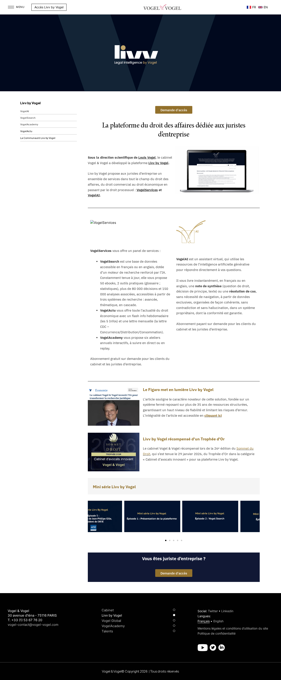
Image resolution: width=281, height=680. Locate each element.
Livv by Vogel (30, 103)
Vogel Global (111, 621)
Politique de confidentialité (217, 633)
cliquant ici (213, 415)
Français (204, 621)
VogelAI (24, 111)
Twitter (213, 611)
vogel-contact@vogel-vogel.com (33, 625)
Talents (107, 631)
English (218, 621)
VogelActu (26, 131)
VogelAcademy (29, 124)
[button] (68, 7)
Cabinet (108, 610)
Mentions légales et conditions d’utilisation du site (233, 628)
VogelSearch (28, 118)
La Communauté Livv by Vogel (37, 138)
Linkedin (227, 611)
